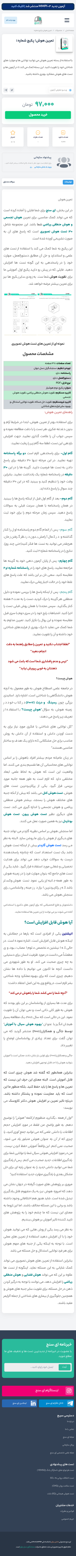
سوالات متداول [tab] (9, 182)
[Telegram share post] (5, 90)
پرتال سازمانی (68, 1445)
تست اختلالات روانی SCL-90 (62, 1478)
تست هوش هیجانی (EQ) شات (60, 1494)
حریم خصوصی (67, 1519)
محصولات (58, 30)
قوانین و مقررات (67, 1511)
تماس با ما (69, 1429)
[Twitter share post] (12, 90)
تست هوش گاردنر (49, 845)
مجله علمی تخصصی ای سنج (62, 1453)
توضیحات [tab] (68, 182)
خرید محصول (38, 115)
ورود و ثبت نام (10, 20)
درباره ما (70, 1421)
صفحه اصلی (69, 30)
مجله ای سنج (68, 1437)
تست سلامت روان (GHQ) (63, 1486)
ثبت (64, 1367)
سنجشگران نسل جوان (27, 1547)
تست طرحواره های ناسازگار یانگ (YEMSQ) (55, 1470)
